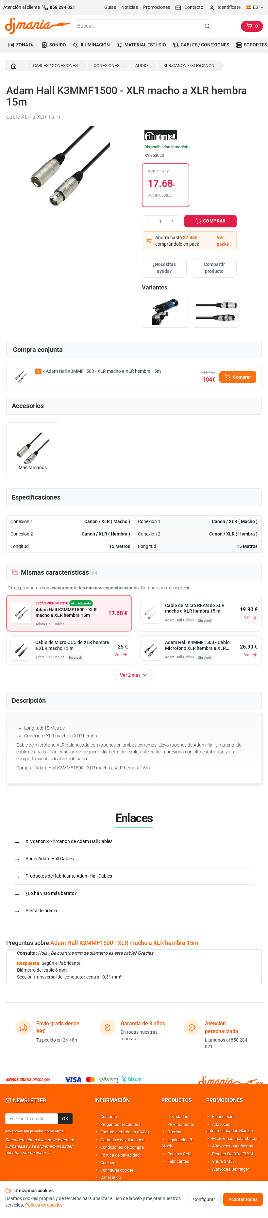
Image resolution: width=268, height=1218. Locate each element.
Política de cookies (43, 1205)
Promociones (156, 7)
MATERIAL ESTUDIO (145, 44)
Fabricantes (178, 1161)
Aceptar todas (243, 1199)
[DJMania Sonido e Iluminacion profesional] (230, 1079)
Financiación (224, 1116)
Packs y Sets (179, 1153)
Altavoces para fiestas (232, 1146)
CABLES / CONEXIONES (205, 44)
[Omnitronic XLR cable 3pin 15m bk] (216, 312)
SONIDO (57, 44)
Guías (110, 7)
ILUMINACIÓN (95, 44)
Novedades (177, 1116)
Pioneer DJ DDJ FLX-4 (232, 1153)
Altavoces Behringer (230, 1169)
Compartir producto (214, 268)
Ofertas (174, 1131)
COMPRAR (214, 220)
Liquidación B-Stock (177, 1143)
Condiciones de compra (122, 1147)
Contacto (108, 1116)
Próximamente (180, 1124)
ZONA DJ (25, 44)
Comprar (242, 377)
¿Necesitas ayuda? (164, 268)
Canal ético (110, 1177)
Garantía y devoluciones (122, 1139)
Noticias (129, 7)
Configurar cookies (117, 1170)
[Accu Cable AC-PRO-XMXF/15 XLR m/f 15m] (165, 312)
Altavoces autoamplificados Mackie (229, 1127)
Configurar (204, 1199)
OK (65, 1118)
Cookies (107, 1162)
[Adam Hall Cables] (189, 135)
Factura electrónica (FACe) (124, 1131)
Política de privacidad (120, 1155)
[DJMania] (37, 26)
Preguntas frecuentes (120, 1124)
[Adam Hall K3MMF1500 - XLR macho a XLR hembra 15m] (21, 377)
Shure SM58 (223, 1161)
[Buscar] (207, 26)
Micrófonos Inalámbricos (235, 1138)
